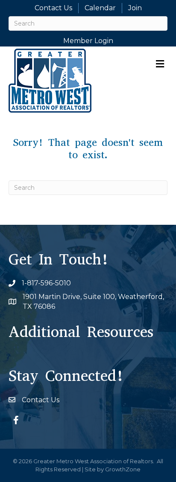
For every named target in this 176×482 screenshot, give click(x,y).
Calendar (100, 8)
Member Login (88, 41)
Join (135, 8)
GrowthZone (123, 469)
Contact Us (53, 8)
